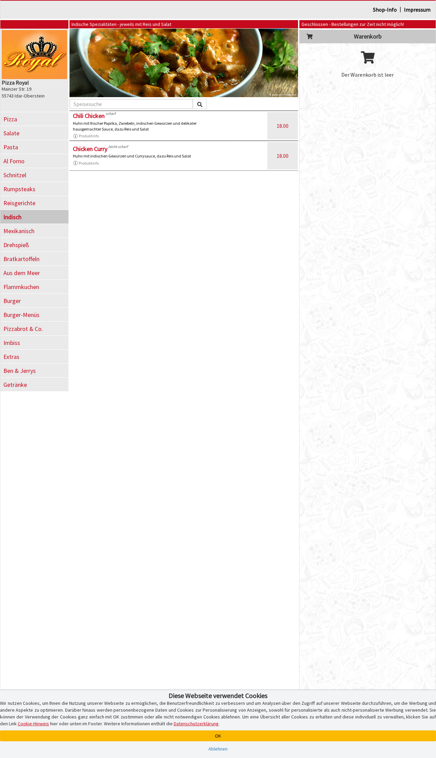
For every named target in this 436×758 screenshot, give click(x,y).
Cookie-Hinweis (33, 724)
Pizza (10, 119)
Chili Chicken (89, 116)
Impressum (417, 9)
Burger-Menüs (21, 315)
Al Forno (14, 161)
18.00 (283, 125)
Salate (11, 133)
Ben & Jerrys (19, 371)
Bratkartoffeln (21, 259)
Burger (12, 301)
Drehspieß (16, 245)
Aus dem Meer (21, 273)
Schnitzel (14, 175)
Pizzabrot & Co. (23, 329)
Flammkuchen (21, 287)
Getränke (15, 385)
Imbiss (11, 343)
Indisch (12, 217)
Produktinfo (89, 135)
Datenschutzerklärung (196, 724)
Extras (11, 357)
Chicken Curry (90, 149)
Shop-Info (385, 9)
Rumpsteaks (19, 189)
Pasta (10, 147)
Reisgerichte (19, 203)
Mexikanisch (18, 231)
